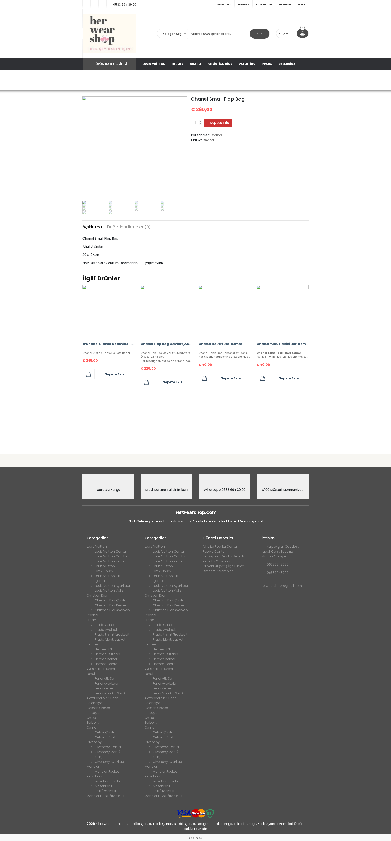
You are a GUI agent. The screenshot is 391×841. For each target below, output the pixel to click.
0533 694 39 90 (124, 4)
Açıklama (92, 227)
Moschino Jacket (108, 781)
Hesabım (285, 4)
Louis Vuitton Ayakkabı (112, 585)
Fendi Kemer (104, 688)
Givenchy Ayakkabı (110, 761)
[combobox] (172, 34)
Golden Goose (98, 708)
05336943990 (278, 564)
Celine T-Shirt (105, 737)
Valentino (247, 64)
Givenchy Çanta (108, 747)
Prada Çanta (105, 624)
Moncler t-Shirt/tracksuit (105, 796)
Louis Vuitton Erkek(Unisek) (105, 568)
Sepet (301, 4)
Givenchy (94, 742)
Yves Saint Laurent (101, 668)
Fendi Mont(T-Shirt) (110, 693)
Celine (91, 727)
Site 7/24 (195, 838)
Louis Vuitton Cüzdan (111, 556)
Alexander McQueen (103, 698)
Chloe (91, 717)
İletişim (268, 537)
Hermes (177, 64)
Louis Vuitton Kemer (110, 561)
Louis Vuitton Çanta (110, 551)
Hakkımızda (264, 4)
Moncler (93, 766)
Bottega (93, 712)
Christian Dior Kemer (110, 605)
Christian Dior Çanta (110, 600)
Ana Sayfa (147, 80)
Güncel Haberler (218, 537)
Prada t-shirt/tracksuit (112, 634)
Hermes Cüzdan (107, 654)
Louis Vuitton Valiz (109, 590)
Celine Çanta (105, 732)
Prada (267, 64)
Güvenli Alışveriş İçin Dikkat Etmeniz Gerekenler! (223, 568)
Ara (260, 33)
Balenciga (287, 64)
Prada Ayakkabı (107, 629)
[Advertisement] (195, 418)
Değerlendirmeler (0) (129, 227)
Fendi (91, 673)
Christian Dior (220, 64)
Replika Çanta (214, 551)
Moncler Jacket (107, 771)
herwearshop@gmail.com (281, 585)
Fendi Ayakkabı (106, 683)
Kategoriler (97, 537)
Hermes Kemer (106, 659)
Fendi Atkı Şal (105, 678)
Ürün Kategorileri (111, 64)
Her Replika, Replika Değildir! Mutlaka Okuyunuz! (224, 559)
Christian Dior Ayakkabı (112, 610)
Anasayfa (224, 4)
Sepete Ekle (219, 122)
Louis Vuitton (153, 64)
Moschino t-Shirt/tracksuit (105, 788)
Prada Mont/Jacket (110, 639)
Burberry (93, 722)
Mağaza (243, 4)
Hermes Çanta (106, 664)
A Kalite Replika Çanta (220, 546)
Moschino (94, 776)
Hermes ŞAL (103, 649)
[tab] (92, 227)
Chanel (196, 64)
